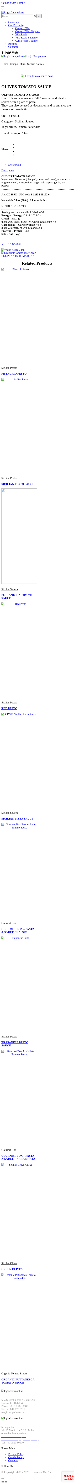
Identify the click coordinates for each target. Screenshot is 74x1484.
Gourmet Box (8, 923)
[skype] (17, 154)
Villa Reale (21, 34)
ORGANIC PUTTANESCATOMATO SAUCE (18, 1381)
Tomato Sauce (26, 126)
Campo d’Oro (22, 28)
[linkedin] (17, 151)
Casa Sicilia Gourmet (26, 40)
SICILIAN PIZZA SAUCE (17, 818)
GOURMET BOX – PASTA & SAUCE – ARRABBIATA (18, 1157)
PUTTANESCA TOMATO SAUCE (17, 597)
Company (13, 22)
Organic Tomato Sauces (14, 1373)
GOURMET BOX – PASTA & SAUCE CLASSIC (17, 931)
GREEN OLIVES (12, 1269)
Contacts (13, 46)
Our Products (15, 25)
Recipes (12, 43)
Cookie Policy (16, 1457)
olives (12, 126)
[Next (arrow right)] (6, 1481)
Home (5, 64)
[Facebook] (17, 147)
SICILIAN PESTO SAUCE (17, 484)
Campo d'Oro (17, 64)
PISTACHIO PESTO (14, 373)
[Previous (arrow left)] (2, 1481)
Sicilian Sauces (35, 64)
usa (38, 126)
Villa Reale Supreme (26, 37)
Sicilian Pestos (9, 367)
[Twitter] (17, 144)
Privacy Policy (16, 1454)
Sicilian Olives (9, 1263)
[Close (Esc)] (2, 1478)
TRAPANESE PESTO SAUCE (14, 1044)
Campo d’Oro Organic (27, 31)
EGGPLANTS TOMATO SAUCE (20, 256)
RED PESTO (9, 708)
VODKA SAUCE (11, 243)
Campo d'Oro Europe (13, 2)
